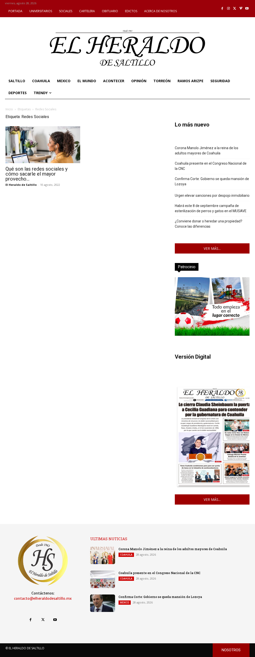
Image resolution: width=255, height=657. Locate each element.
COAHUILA (126, 554)
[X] (235, 8)
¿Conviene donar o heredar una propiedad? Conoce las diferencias (208, 223)
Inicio (9, 109)
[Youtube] (247, 8)
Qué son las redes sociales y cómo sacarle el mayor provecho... (36, 174)
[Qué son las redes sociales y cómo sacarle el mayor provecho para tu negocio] (42, 144)
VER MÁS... (212, 248)
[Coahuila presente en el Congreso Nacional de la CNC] (102, 579)
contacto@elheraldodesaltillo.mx (43, 598)
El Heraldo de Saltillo (21, 185)
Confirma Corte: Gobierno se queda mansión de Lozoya (212, 181)
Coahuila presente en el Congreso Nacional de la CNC (211, 166)
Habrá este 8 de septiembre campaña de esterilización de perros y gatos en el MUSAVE (211, 208)
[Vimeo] (241, 8)
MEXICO (124, 602)
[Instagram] (228, 8)
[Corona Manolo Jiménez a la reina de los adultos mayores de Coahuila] (102, 555)
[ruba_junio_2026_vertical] (212, 334)
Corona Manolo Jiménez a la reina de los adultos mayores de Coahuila (206, 150)
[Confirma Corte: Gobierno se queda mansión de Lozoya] (102, 603)
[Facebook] (222, 8)
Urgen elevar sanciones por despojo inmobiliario (212, 195)
